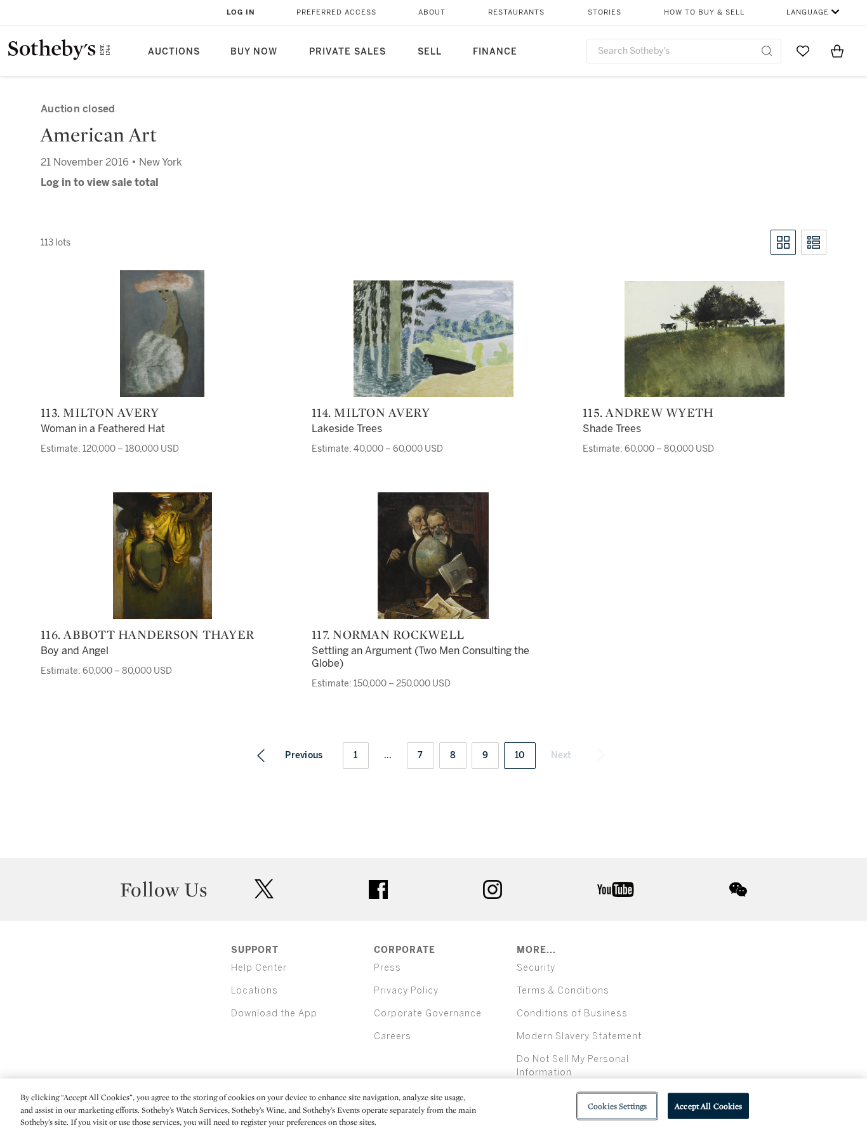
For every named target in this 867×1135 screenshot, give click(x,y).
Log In (241, 12)
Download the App (274, 1013)
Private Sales (347, 51)
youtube (615, 889)
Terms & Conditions (563, 990)
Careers (392, 1036)
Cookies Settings (617, 1105)
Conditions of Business (572, 1013)
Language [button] (807, 12)
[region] (433, 1107)
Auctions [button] (174, 51)
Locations (254, 990)
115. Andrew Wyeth (648, 412)
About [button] (432, 12)
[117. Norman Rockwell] (433, 555)
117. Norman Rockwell (388, 634)
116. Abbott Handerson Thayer (147, 634)
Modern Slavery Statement (579, 1036)
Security (536, 967)
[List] (813, 242)
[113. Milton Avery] (162, 333)
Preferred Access (336, 12)
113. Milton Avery (100, 412)
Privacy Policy (406, 990)
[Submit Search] (767, 51)
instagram (492, 889)
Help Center (259, 967)
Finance (495, 51)
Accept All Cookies (708, 1105)
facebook (378, 889)
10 (520, 755)
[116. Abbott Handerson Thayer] (162, 555)
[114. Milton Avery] (433, 338)
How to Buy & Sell (704, 12)
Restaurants (516, 12)
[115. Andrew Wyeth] (704, 339)
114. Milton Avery (371, 412)
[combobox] (683, 51)
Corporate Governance (428, 1013)
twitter (264, 889)
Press (387, 967)
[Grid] (783, 242)
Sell (430, 51)
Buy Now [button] (253, 51)
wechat (738, 889)
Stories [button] (604, 12)
